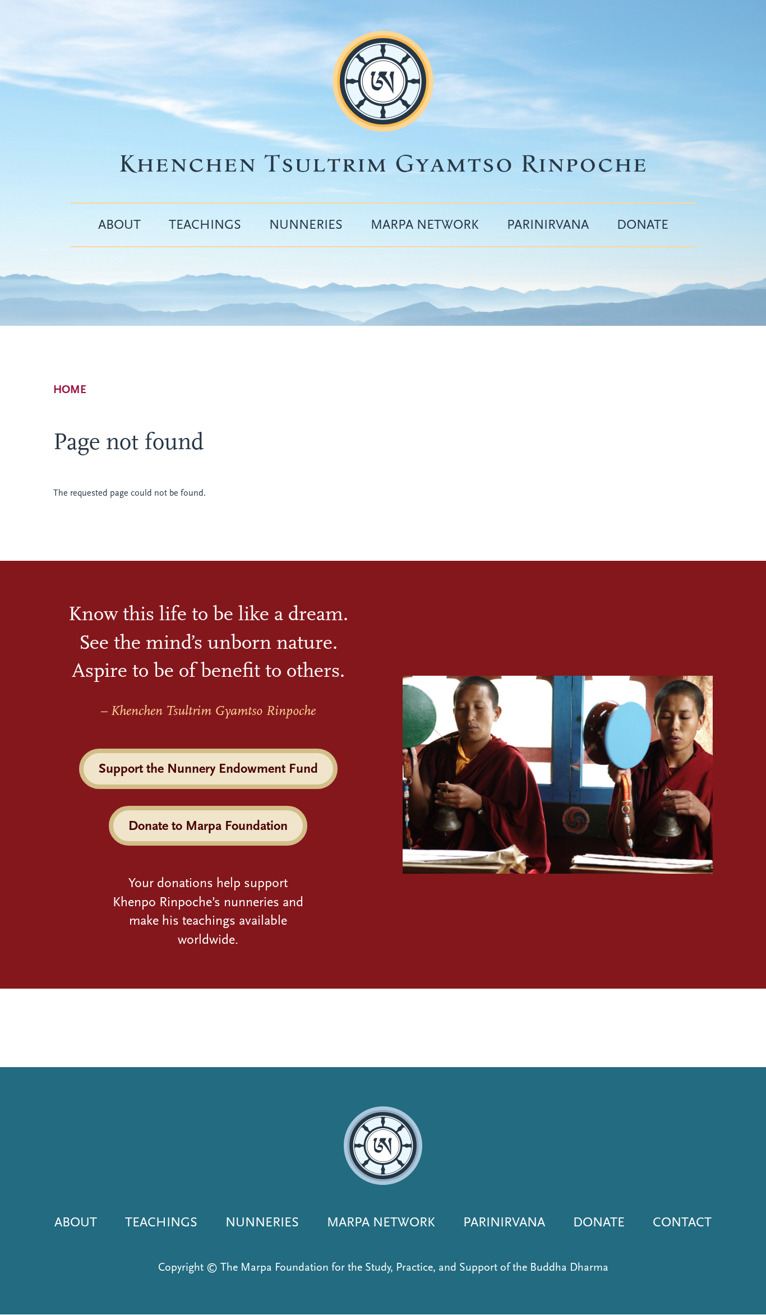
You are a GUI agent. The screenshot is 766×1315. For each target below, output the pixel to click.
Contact (682, 1222)
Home (69, 389)
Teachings (205, 224)
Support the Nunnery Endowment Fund (208, 768)
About (119, 224)
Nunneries (306, 224)
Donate (642, 224)
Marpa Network (425, 224)
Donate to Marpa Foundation (208, 825)
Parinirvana (548, 224)
